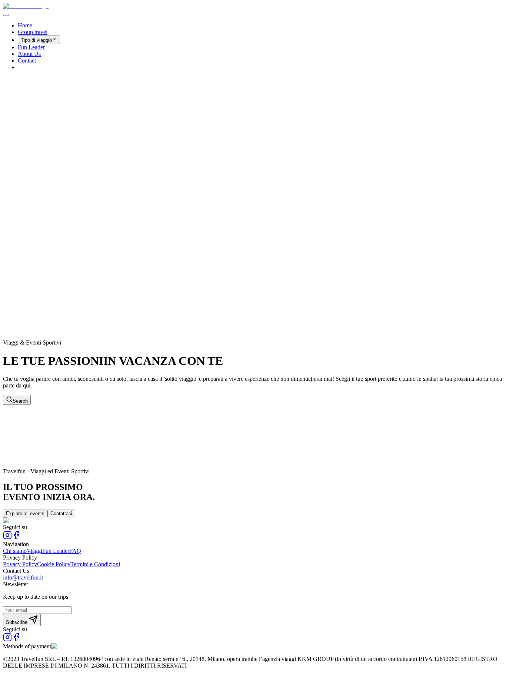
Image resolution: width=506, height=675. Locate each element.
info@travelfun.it (23, 577)
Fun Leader (31, 47)
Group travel (32, 32)
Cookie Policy (53, 564)
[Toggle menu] (6, 15)
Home (25, 25)
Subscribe (16, 622)
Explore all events (25, 513)
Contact (27, 60)
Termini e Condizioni (95, 564)
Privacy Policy (20, 564)
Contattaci (61, 513)
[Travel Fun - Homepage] (26, 6)
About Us (29, 54)
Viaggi (34, 551)
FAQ (75, 551)
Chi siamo (15, 551)
